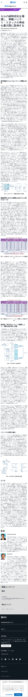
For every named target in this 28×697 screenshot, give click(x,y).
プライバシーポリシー (5, 676)
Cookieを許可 (18, 694)
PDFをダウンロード (7, 30)
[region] (14, 688)
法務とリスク (4, 666)
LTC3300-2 (4, 329)
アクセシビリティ (4, 671)
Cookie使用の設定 (9, 694)
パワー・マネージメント (7, 609)
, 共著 (9, 28)
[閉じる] (25, 681)
